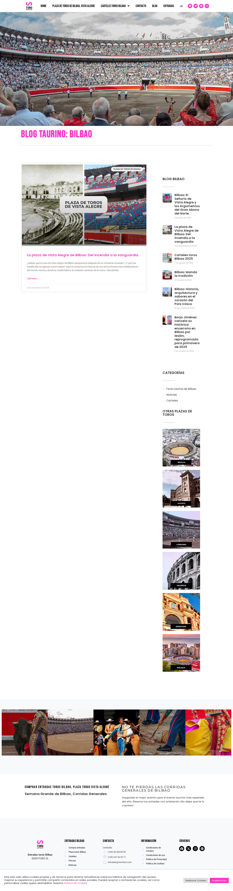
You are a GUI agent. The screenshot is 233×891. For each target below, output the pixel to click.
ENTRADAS (168, 6)
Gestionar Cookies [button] (195, 880)
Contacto (141, 6)
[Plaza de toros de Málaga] (181, 653)
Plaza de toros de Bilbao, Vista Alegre (73, 6)
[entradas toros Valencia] (181, 571)
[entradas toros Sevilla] (181, 447)
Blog (154, 6)
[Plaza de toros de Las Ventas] (181, 489)
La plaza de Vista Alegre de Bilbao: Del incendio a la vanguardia (82, 255)
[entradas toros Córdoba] (181, 530)
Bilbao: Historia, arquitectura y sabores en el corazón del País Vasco (186, 296)
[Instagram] (207, 6)
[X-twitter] (188, 848)
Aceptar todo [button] (219, 880)
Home (43, 6)
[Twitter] (195, 6)
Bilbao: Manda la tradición (185, 274)
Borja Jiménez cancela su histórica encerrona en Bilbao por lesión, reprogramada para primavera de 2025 (187, 332)
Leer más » (32, 278)
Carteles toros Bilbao (113, 6)
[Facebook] (190, 6)
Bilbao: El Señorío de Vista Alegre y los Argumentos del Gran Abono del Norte (187, 204)
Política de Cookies (75, 883)
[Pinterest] (201, 6)
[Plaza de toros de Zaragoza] (181, 612)
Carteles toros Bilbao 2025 (185, 257)
